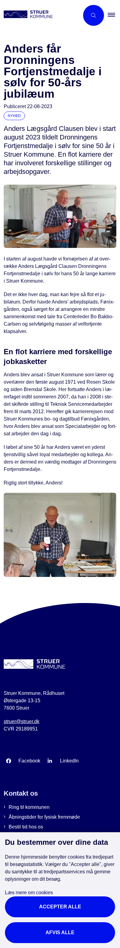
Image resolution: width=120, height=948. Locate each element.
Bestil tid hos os (26, 826)
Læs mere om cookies (29, 892)
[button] (114, 15)
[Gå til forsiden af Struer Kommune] (39, 15)
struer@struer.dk (21, 721)
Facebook (29, 760)
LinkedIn (69, 760)
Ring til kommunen (29, 807)
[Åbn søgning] (93, 15)
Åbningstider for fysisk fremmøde (44, 817)
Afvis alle (60, 932)
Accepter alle (60, 906)
